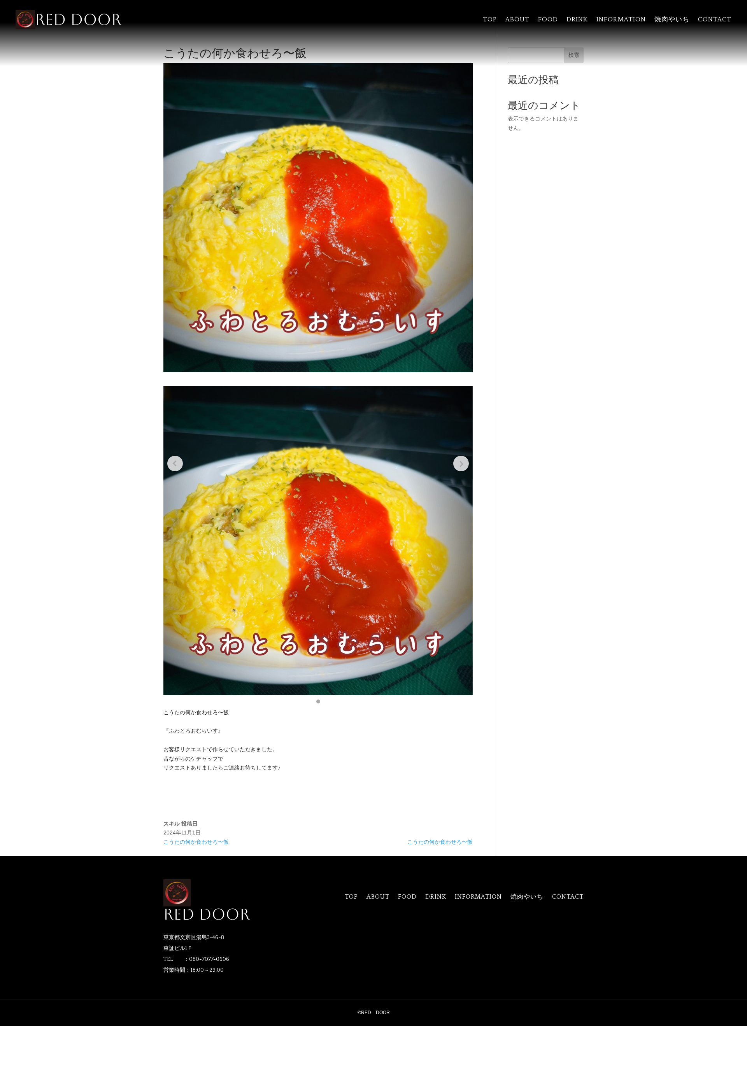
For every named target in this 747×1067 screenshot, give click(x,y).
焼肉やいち (671, 20)
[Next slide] (461, 463)
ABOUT (517, 20)
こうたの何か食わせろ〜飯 (196, 842)
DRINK (577, 20)
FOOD (548, 20)
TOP (490, 20)
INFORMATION (621, 20)
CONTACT (714, 20)
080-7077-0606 (209, 959)
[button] (318, 701)
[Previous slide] (175, 463)
